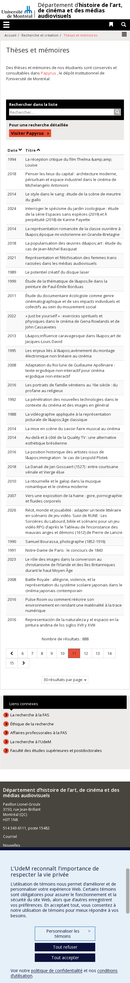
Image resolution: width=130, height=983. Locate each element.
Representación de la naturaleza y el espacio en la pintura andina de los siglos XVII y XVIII (72, 622)
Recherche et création (39, 35)
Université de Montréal (17, 10)
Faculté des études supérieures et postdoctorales (56, 750)
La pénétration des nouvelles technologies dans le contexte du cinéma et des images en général (71, 402)
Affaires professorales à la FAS (38, 732)
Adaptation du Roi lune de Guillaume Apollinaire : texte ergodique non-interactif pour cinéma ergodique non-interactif (70, 370)
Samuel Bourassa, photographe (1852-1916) (65, 541)
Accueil (10, 35)
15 (13, 663)
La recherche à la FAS (29, 715)
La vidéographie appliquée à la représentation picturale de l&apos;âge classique (68, 417)
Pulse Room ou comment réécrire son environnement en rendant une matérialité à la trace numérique (73, 605)
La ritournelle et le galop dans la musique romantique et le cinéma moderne (63, 484)
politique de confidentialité (57, 970)
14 (111, 653)
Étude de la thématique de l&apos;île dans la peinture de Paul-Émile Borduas (66, 284)
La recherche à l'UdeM (30, 741)
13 (99, 653)
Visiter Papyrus (27, 133)
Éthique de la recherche (32, 724)
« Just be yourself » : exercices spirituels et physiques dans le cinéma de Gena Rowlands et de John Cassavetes (72, 321)
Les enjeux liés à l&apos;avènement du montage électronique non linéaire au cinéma (70, 353)
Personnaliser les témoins (68, 933)
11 (76, 654)
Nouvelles (11, 845)
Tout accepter (65, 957)
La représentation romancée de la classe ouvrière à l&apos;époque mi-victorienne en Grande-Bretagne (73, 231)
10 (64, 653)
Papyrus (49, 73)
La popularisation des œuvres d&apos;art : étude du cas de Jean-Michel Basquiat (73, 246)
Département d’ (80, 10)
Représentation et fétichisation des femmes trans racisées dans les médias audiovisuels (71, 260)
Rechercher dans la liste (33, 104)
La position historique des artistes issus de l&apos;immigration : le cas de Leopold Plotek (66, 454)
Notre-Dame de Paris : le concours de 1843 (64, 550)
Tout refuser (65, 947)
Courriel (10, 836)
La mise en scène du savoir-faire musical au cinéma (72, 428)
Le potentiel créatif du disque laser (57, 272)
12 (87, 653)
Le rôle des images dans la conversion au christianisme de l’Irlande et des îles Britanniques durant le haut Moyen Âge (70, 565)
